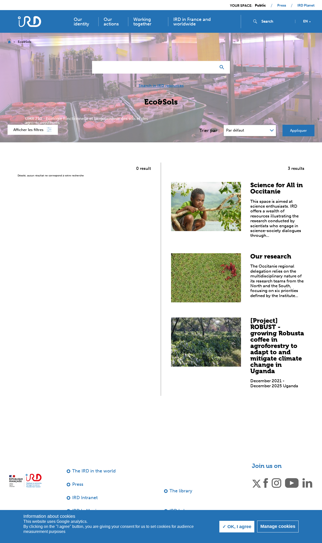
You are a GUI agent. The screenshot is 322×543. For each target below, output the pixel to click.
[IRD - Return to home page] (30, 21)
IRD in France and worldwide (192, 21)
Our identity (81, 21)
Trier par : (209, 130)
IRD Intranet (85, 497)
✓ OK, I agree (236, 526)
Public (260, 5)
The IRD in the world (94, 471)
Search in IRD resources (161, 86)
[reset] (210, 67)
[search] (276, 21)
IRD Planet (305, 5)
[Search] (223, 67)
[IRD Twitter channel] (256, 482)
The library (181, 491)
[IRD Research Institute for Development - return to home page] (25, 480)
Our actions (111, 21)
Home (9, 42)
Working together (142, 21)
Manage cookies (277, 526)
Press (281, 5)
